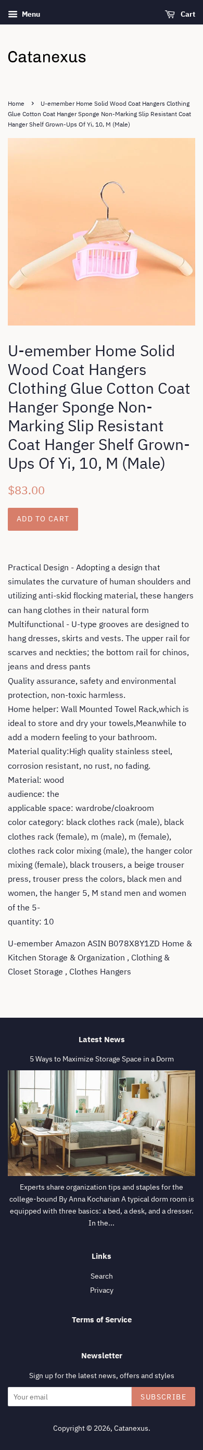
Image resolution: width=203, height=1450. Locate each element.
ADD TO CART (43, 518)
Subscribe (163, 1397)
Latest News (102, 1039)
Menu (30, 14)
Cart (187, 14)
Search (102, 1276)
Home (16, 103)
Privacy (101, 1290)
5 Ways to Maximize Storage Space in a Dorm (102, 1059)
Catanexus (131, 1428)
